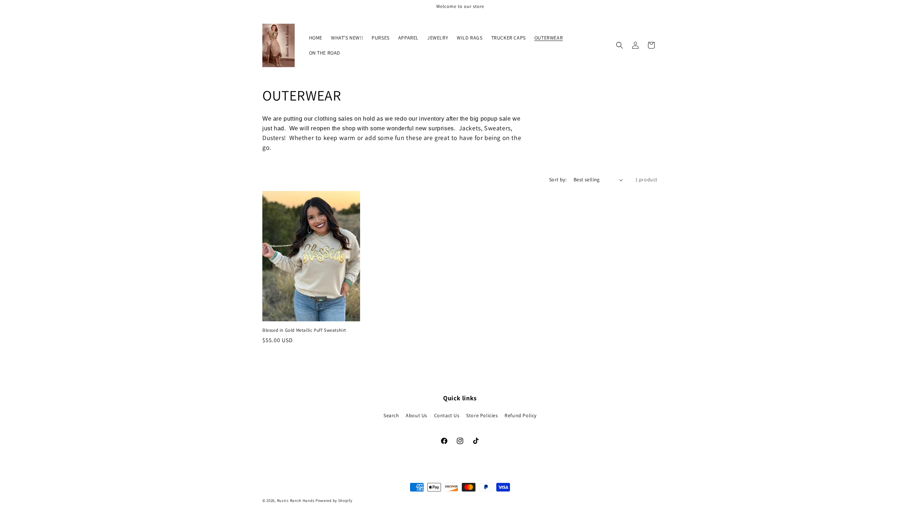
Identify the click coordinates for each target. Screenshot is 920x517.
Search (391, 415)
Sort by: (557, 179)
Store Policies (482, 415)
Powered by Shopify (334, 500)
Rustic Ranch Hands (296, 500)
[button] (619, 45)
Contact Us (447, 415)
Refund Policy (521, 415)
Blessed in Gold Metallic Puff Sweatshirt (304, 330)
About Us (416, 415)
